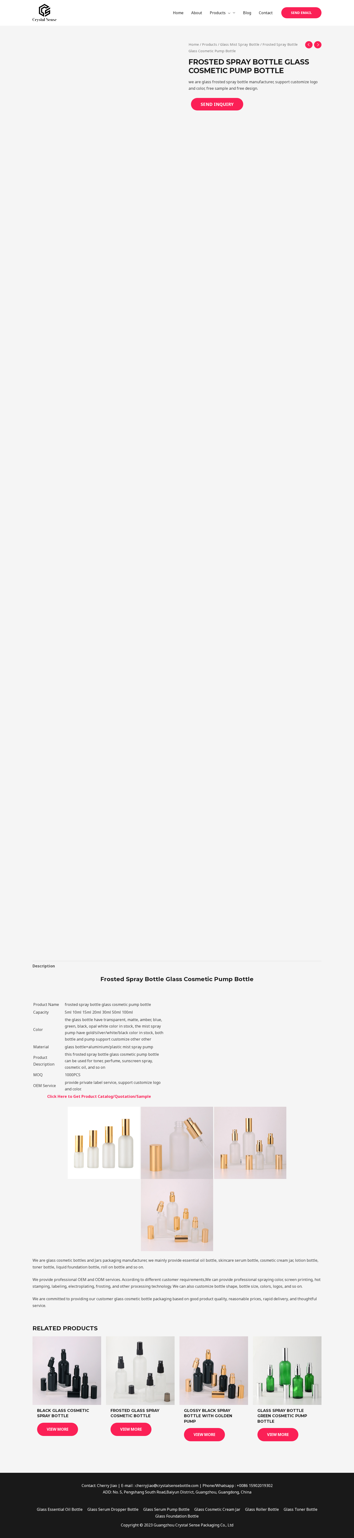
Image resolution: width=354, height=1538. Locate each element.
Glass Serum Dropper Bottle (112, 1509)
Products (209, 44)
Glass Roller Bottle (262, 1509)
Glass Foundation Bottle (177, 1516)
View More (57, 1429)
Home (194, 44)
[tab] (44, 966)
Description (44, 966)
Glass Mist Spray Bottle (239, 44)
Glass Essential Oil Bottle (60, 1509)
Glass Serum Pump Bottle (166, 1509)
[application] (228, 12)
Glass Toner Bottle (300, 1509)
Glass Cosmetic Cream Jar (217, 1509)
